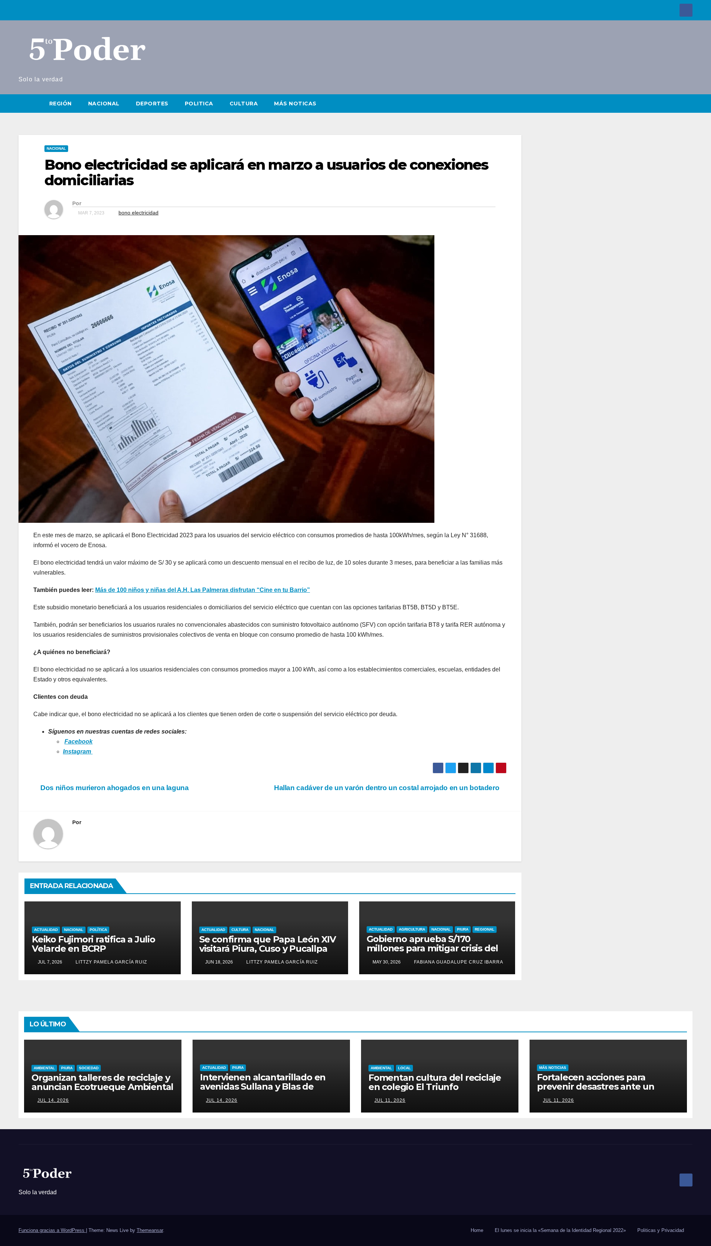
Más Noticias (552, 1068)
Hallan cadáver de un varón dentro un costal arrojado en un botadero (387, 788)
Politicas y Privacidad (660, 1230)
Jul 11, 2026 (389, 1100)
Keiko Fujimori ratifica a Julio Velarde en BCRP (93, 944)
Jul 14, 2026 (53, 1100)
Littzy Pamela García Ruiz (110, 962)
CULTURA (244, 103)
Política (98, 930)
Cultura (239, 930)
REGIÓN (60, 103)
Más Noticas (295, 103)
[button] (687, 103)
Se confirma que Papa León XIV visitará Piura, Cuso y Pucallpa (267, 944)
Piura (462, 929)
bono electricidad (138, 213)
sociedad (89, 1068)
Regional (484, 929)
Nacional (56, 148)
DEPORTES (152, 103)
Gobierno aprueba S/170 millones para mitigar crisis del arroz (432, 948)
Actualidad (46, 930)
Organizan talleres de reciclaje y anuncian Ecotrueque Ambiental (102, 1082)
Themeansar (150, 1230)
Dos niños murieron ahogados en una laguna (114, 788)
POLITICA (199, 103)
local (404, 1068)
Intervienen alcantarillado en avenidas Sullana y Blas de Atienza (263, 1086)
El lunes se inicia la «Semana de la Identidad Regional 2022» (560, 1230)
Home (477, 1230)
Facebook (78, 741)
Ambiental (44, 1068)
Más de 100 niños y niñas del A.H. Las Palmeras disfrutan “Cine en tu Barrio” (202, 590)
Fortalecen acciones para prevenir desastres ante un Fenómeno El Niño (595, 1086)
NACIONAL (104, 103)
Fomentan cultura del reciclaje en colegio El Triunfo (434, 1082)
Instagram (78, 751)
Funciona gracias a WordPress (52, 1230)
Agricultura (412, 929)
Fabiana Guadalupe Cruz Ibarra (458, 962)
